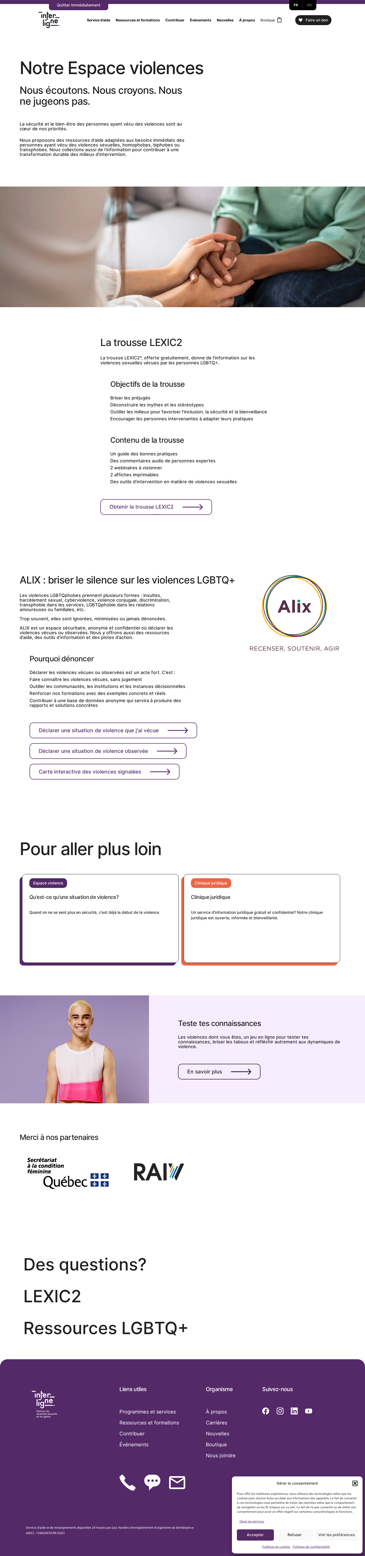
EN (309, 5)
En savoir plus (204, 1072)
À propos (247, 20)
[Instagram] (280, 1411)
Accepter (255, 1534)
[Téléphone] (127, 1483)
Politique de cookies (276, 1547)
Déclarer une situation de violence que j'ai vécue (99, 730)
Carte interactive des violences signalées (90, 772)
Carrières (216, 1423)
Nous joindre (221, 1456)
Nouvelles (225, 20)
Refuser (295, 1534)
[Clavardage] (152, 1482)
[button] (355, 1483)
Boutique (267, 20)
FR (296, 5)
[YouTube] (308, 1411)
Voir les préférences (336, 1534)
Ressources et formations (138, 20)
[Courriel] (177, 1482)
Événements (133, 1445)
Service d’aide (98, 20)
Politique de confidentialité (311, 1547)
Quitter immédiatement (78, 4)
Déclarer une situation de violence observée (93, 751)
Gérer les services (251, 1521)
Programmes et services (147, 1412)
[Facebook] (265, 1411)
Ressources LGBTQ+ (106, 1328)
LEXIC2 (52, 1296)
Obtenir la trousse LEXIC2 (142, 507)
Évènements (200, 20)
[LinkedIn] (294, 1411)
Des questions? (85, 1264)
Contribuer (174, 20)
